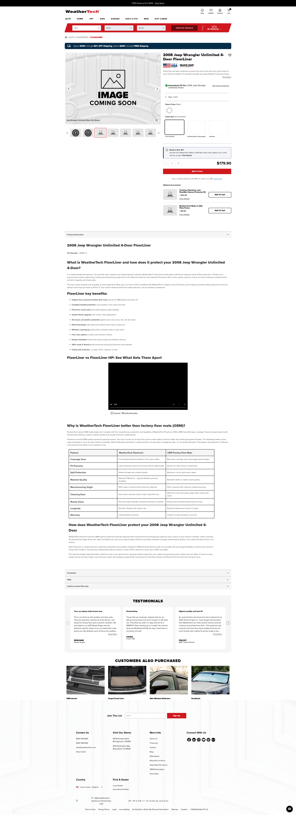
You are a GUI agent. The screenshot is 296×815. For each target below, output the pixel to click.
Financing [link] (154, 743)
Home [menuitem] (80, 18)
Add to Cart (197, 171)
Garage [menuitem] (115, 18)
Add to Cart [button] (220, 194)
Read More (226, 77)
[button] (211, 11)
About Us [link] (153, 738)
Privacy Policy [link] (103, 809)
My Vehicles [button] (213, 29)
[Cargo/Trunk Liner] (127, 680)
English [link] (95, 787)
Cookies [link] (184, 809)
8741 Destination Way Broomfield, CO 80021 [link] (122, 747)
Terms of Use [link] (90, 809)
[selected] (169, 110)
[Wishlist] (229, 55)
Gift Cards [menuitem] (161, 18)
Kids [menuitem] (102, 18)
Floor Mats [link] (82, 37)
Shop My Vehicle (184, 28)
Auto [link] (71, 37)
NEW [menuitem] (146, 18)
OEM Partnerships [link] (157, 769)
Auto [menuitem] (68, 18)
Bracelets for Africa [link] (157, 760)
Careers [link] (153, 747)
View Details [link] (184, 198)
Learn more (218, 179)
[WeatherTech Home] (82, 11)
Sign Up (176, 715)
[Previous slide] (67, 133)
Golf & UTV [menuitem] (131, 18)
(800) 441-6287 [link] (82, 738)
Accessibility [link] (124, 809)
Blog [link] (151, 751)
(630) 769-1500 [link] (82, 743)
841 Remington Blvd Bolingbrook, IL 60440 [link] (122, 740)
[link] (66, 37)
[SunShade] (210, 680)
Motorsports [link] (154, 756)
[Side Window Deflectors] (169, 680)
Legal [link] (114, 809)
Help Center (81, 751)
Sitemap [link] (174, 809)
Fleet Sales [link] (154, 773)
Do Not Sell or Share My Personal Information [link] (150, 809)
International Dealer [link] (121, 789)
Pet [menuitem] (91, 18)
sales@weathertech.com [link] (86, 747)
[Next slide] (159, 133)
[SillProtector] (85, 680)
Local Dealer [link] (118, 785)
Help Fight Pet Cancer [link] (159, 765)
